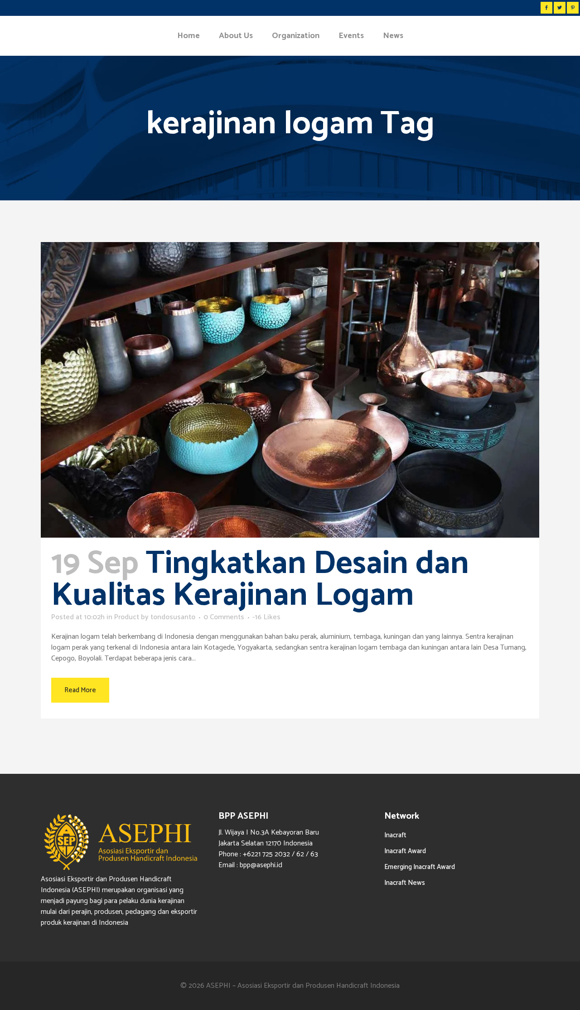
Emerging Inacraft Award (419, 867)
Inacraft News (404, 883)
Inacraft (395, 835)
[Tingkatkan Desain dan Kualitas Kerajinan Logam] (290, 390)
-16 (266, 617)
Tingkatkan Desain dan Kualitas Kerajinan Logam (260, 580)
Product (126, 617)
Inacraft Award (405, 851)
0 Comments (223, 617)
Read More (80, 690)
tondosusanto (172, 617)
